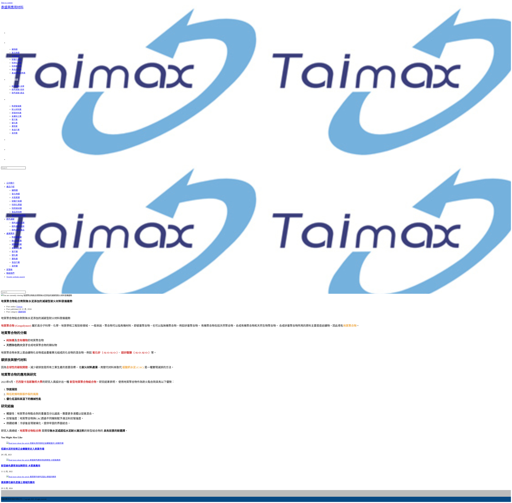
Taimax (19, 307)
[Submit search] (27, 292)
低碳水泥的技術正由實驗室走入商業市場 (22, 449)
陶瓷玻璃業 (17, 237)
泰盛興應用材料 (12, 7)
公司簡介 (10, 183)
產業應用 (10, 233)
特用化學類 (17, 205)
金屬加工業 (17, 248)
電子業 (15, 251)
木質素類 (16, 197)
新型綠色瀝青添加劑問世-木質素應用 (20, 465)
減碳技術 (22, 312)
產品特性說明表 (19, 215)
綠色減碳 (10, 219)
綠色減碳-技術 (18, 226)
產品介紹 (10, 187)
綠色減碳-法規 (18, 223)
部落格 (9, 270)
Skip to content (7, 3)
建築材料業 (17, 244)
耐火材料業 (17, 241)
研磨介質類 (17, 201)
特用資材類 (17, 208)
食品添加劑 (17, 212)
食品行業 (16, 262)
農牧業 (15, 259)
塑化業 (15, 255)
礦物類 (15, 190)
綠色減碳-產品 (18, 230)
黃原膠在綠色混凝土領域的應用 (18, 482)
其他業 (15, 266)
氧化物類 (16, 194)
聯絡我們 (10, 273)
